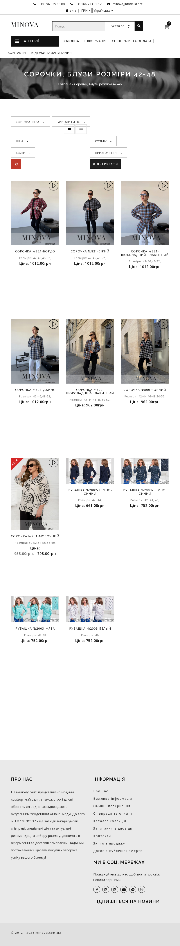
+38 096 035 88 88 (51, 4)
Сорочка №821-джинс (35, 390)
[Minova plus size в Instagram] (105, 889)
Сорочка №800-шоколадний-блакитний (90, 391)
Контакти (17, 52)
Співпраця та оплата (131, 41)
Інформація (95, 41)
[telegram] (132, 889)
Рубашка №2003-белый (90, 628)
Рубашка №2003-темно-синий (145, 491)
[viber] (141, 889)
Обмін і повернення (111, 806)
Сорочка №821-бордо (35, 251)
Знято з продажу (109, 843)
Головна (71, 41)
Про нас (100, 791)
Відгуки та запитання (51, 52)
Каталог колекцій (109, 821)
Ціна (19, 141)
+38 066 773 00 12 (88, 4)
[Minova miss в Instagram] (114, 889)
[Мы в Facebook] (96, 889)
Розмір (101, 141)
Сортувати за (27, 122)
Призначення (106, 153)
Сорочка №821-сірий (90, 251)
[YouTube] (123, 889)
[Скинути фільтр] (16, 164)
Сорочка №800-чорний (145, 390)
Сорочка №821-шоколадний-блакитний (145, 253)
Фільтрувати (105, 164)
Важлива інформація (112, 798)
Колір (20, 153)
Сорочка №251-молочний (35, 536)
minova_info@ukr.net (127, 4)
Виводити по (68, 122)
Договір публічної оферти (118, 851)
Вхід (73, 11)
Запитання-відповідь (112, 828)
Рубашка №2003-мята (35, 628)
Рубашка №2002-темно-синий (90, 491)
